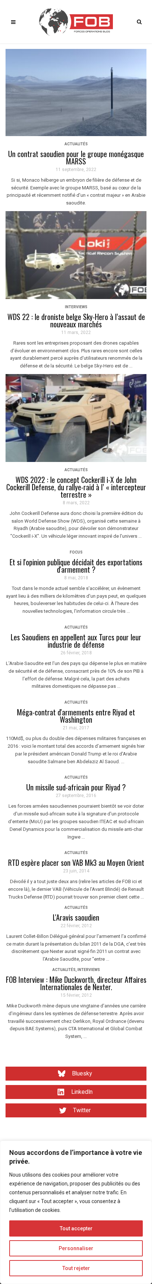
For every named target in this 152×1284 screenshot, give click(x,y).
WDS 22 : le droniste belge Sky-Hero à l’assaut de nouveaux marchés (76, 320)
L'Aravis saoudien (76, 917)
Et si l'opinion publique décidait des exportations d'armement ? (76, 565)
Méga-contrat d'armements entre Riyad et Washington (76, 715)
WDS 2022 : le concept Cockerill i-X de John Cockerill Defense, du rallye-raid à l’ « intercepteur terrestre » (76, 487)
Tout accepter (76, 1228)
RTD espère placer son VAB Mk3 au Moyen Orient (76, 862)
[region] (76, 1212)
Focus (76, 552)
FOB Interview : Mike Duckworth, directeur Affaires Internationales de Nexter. (76, 983)
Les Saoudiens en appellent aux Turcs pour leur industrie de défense (76, 640)
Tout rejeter (76, 1268)
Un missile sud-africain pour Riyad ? (76, 787)
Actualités (76, 144)
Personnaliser (76, 1248)
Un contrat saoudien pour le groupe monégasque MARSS (76, 157)
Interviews (76, 307)
